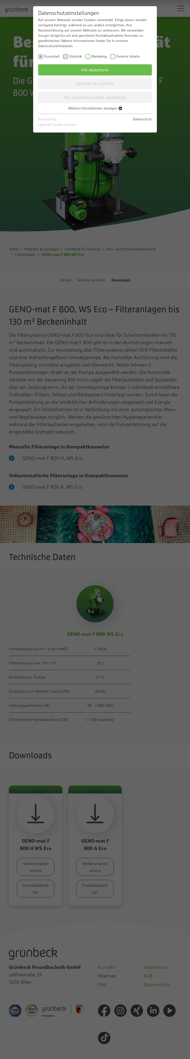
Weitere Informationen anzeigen (93, 108)
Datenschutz (142, 119)
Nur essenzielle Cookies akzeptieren (95, 97)
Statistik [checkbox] (75, 56)
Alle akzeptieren (95, 70)
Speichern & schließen (95, 83)
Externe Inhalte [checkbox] (128, 56)
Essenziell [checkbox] (52, 56)
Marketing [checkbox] (99, 56)
